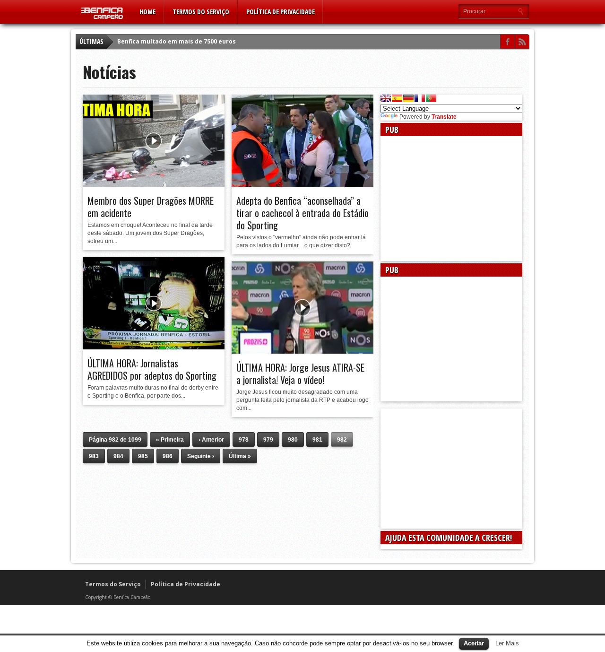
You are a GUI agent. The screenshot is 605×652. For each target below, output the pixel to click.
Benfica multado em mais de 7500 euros (176, 41)
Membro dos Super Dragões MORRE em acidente (150, 206)
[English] (385, 98)
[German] (408, 98)
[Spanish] (397, 98)
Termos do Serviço (201, 11)
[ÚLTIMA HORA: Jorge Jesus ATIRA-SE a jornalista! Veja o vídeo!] (302, 351)
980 (293, 439)
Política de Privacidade (280, 11)
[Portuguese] (431, 98)
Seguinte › (200, 456)
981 (317, 439)
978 (244, 439)
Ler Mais (507, 643)
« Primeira (170, 439)
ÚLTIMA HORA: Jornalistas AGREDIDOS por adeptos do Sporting (151, 369)
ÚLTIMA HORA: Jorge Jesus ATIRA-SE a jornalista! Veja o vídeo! (300, 373)
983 (94, 456)
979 (268, 439)
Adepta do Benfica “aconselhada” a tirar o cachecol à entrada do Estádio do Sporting (302, 212)
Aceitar (474, 643)
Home (147, 11)
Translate (444, 116)
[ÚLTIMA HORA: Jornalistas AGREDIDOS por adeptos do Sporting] (154, 347)
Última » (240, 456)
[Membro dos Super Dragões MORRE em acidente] (154, 184)
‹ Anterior (211, 439)
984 (118, 456)
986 (168, 456)
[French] (420, 98)
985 (143, 456)
